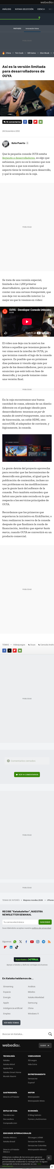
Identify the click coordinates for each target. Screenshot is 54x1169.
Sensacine (32, 1078)
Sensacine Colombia (37, 1145)
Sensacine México (36, 1141)
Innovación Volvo (32, 28)
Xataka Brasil (9, 1141)
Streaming (8, 986)
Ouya (32, 644)
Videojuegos (19, 644)
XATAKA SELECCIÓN (24, 9)
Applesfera (8, 1068)
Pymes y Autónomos (37, 1119)
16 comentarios (13, 121)
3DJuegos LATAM (35, 1137)
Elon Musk (44, 53)
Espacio (7, 991)
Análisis (31, 986)
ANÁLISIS (6, 9)
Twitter (30, 122)
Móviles (31, 991)
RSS (49, 941)
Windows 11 (33, 1013)
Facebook (25, 122)
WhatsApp (15, 941)
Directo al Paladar (11, 1096)
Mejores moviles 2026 (33, 900)
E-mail (41, 122)
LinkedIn (11, 946)
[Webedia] (47, 2)
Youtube (32, 941)
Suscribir (45, 922)
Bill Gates (32, 53)
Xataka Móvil (9, 1064)
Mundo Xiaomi (9, 1076)
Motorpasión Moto (36, 1100)
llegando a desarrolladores (18, 157)
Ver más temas (11, 1022)
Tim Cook (19, 53)
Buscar (50, 1033)
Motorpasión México (37, 1149)
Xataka (6, 1060)
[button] (20, 143)
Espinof (31, 1082)
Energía (7, 997)
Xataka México (10, 1137)
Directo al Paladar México (11, 1150)
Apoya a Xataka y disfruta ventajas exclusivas (27, 965)
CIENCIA (41, 9)
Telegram (43, 941)
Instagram (37, 941)
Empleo (6, 1013)
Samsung (32, 1002)
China (8, 53)
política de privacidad (41, 928)
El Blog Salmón (34, 1115)
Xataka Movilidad (36, 997)
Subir (43, 1045)
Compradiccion (10, 1123)
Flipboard (35, 122)
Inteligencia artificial (12, 1008)
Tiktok (16, 946)
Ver (28, 774)
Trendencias (8, 1115)
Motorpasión (33, 1096)
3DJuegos (32, 1060)
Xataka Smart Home (12, 1072)
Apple (6, 1002)
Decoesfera (8, 1119)
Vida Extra (32, 1064)
